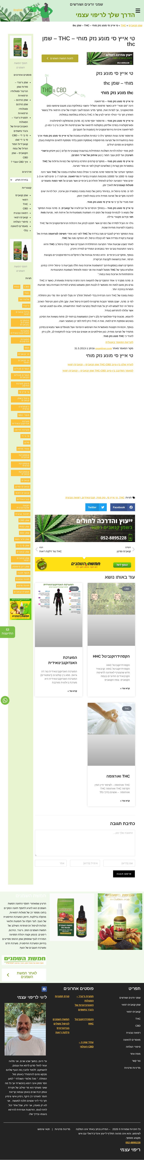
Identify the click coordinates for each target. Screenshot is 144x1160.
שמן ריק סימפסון (20, 566)
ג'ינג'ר (26, 306)
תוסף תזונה (23, 573)
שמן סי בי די (23, 545)
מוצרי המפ (23, 415)
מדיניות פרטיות (132, 1067)
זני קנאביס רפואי (23, 361)
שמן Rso (24, 526)
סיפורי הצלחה (20, 221)
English (18, 9)
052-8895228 (133, 1142)
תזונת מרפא (23, 585)
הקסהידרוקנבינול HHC (111, 656)
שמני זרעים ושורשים (86, 4)
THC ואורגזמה (118, 776)
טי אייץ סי (112, 497)
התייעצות (7, 633)
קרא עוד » (125, 688)
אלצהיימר (24, 299)
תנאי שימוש (44, 1129)
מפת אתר (135, 1053)
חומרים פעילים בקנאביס (21, 376)
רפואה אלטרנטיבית (23, 506)
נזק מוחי (101, 497)
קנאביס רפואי (21, 217)
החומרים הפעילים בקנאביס (24, 322)
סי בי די (25, 436)
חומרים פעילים (21, 369)
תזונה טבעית (22, 579)
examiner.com (103, 348)
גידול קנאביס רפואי (22, 313)
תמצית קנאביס (21, 592)
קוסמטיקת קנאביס (24, 473)
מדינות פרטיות (62, 1129)
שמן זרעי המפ (22, 539)
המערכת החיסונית (24, 340)
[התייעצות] (7, 629)
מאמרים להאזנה (19, 226)
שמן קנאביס (135, 25)
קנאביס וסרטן (22, 486)
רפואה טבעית (73, 497)
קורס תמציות (62, 996)
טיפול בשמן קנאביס (23, 399)
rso (16, 287)
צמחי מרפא (23, 449)
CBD (25, 208)
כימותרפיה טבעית (24, 407)
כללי (26, 230)
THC (123, 25)
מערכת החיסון (22, 430)
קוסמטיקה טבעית (24, 464)
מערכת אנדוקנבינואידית (20, 422)
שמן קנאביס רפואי (23, 559)
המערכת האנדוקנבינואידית (20, 332)
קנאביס (25, 480)
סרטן (26, 442)
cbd (26, 287)
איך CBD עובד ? (19, 161)
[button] (31, 11)
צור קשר (136, 1060)
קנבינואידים (88, 497)
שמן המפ (24, 533)
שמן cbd (24, 520)
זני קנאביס (23, 354)
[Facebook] (44, 989)
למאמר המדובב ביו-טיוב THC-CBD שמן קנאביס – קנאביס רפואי (97, 370)
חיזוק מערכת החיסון (22, 384)
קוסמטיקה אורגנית (24, 456)
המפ (27, 348)
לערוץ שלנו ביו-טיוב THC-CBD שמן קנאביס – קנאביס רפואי (100, 364)
